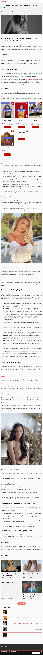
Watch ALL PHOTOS (7, 110)
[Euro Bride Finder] (3, 1)
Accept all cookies (36, 652)
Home (2, 35)
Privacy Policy (4, 646)
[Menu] (41, 1)
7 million (16, 273)
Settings (27, 652)
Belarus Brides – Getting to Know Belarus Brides (30, 595)
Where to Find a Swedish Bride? (31, 574)
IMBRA (3, 98)
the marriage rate (31, 79)
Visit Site (7, 127)
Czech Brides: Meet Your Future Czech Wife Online (10, 574)
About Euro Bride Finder (8, 582)
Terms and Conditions (5, 648)
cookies (7, 651)
